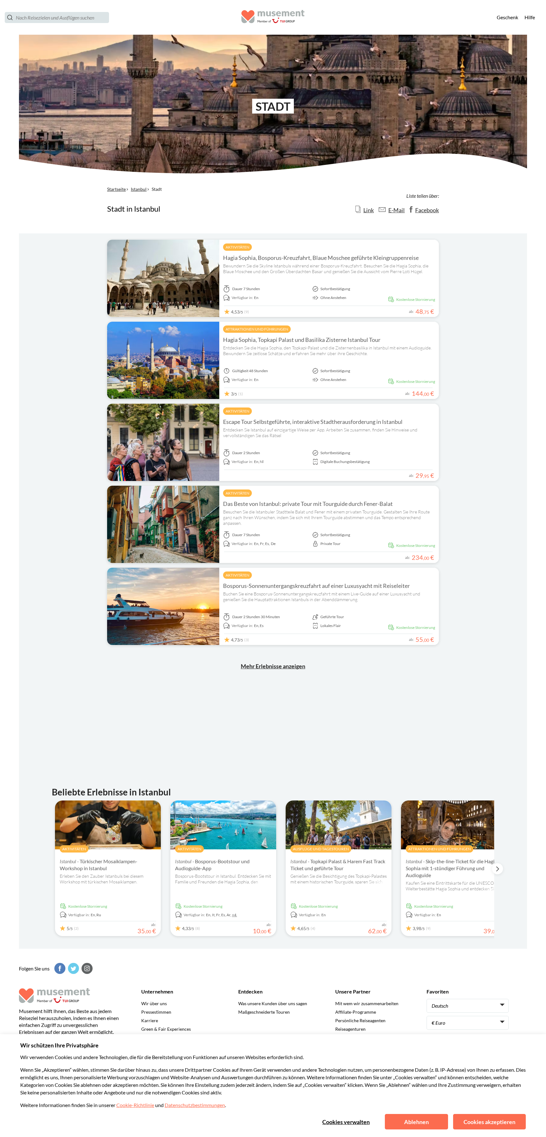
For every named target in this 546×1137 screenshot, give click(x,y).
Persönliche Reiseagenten (360, 1020)
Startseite (116, 189)
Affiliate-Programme (355, 1012)
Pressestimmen (156, 1012)
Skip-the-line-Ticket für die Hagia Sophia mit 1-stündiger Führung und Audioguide (451, 868)
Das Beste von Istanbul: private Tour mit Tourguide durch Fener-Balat (308, 503)
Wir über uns (154, 1003)
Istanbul (139, 189)
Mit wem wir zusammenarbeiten (366, 1003)
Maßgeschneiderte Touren (264, 1012)
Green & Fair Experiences (166, 1029)
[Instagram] (86, 968)
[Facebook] (59, 968)
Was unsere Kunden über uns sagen (272, 1003)
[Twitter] (72, 968)
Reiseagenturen (350, 1029)
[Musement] (273, 17)
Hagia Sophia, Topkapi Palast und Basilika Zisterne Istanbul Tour (301, 339)
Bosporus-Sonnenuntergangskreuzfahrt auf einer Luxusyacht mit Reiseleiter (316, 585)
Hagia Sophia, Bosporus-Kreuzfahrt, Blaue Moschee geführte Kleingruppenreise (321, 257)
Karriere (149, 1020)
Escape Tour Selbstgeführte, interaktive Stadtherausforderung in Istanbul (313, 421)
